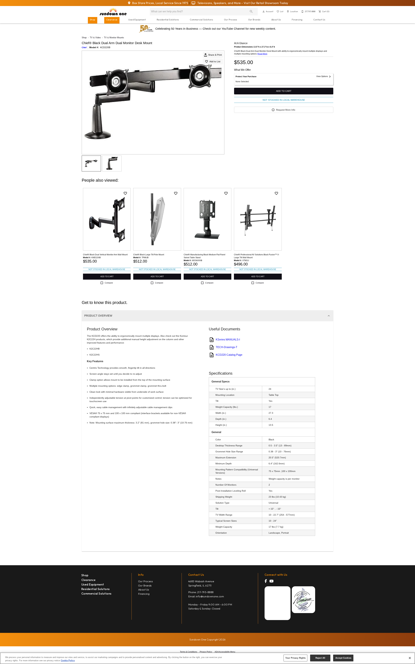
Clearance (111, 19)
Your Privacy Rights (295, 658)
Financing (297, 19)
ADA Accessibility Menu (225, 652)
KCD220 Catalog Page (229, 354)
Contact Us (319, 19)
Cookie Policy (68, 660)
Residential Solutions (168, 19)
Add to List (214, 61)
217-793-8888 (205, 592)
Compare (109, 283)
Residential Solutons (95, 589)
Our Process (230, 19)
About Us (276, 19)
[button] (264, 11)
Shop (92, 19)
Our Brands (254, 19)
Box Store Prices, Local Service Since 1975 (160, 3)
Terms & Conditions (188, 652)
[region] (207, 658)
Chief (84, 47)
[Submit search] (251, 11)
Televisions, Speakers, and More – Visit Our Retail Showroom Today (242, 3)
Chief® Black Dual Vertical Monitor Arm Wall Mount (105, 255)
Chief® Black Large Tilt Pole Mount (148, 255)
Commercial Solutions (201, 19)
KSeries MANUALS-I (228, 339)
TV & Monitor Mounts (114, 37)
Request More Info (285, 110)
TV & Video (95, 37)
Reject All (320, 658)
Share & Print (215, 55)
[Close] (409, 658)
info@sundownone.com (210, 596)
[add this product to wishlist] (125, 193)
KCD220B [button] (105, 47)
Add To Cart (283, 91)
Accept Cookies (343, 658)
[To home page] (113, 11)
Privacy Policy (206, 652)
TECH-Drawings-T (226, 347)
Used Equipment (137, 19)
